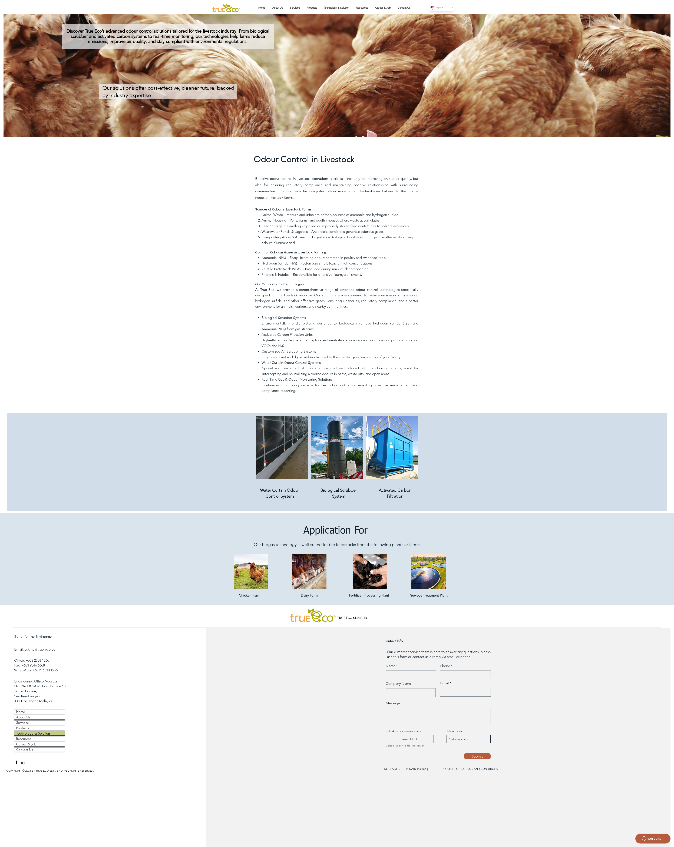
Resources (23, 739)
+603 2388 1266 (37, 660)
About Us (23, 717)
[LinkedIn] (23, 762)
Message (393, 703)
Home (20, 712)
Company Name (398, 683)
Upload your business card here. (404, 731)
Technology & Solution (33, 733)
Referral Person (455, 731)
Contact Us (24, 750)
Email (444, 683)
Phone (445, 666)
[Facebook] (16, 762)
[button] (311, 7)
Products (22, 728)
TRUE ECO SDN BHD (352, 618)
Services (22, 723)
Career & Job (26, 744)
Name (390, 666)
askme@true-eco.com (41, 649)
